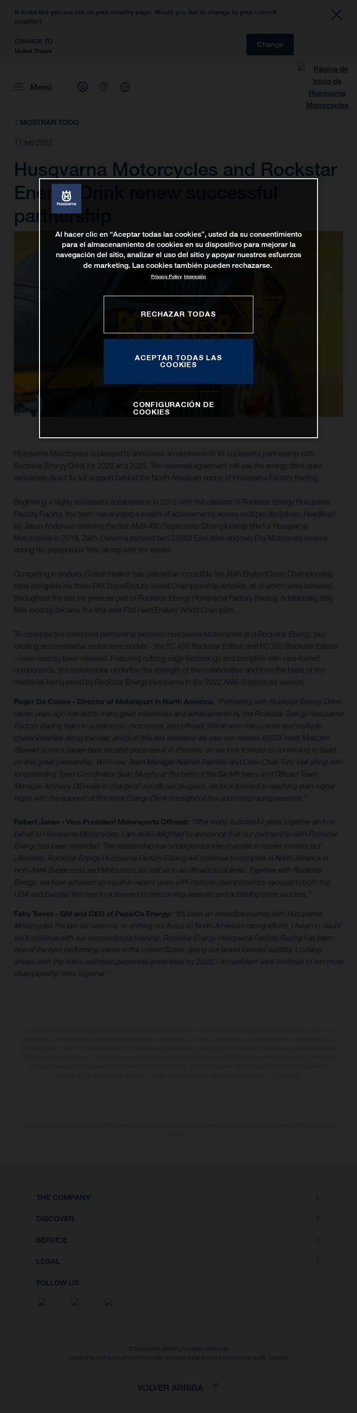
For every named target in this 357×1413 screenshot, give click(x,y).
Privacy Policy (166, 276)
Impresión (195, 276)
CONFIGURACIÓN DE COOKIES (173, 408)
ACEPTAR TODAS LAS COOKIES (178, 361)
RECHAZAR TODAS (178, 314)
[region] (178, 308)
